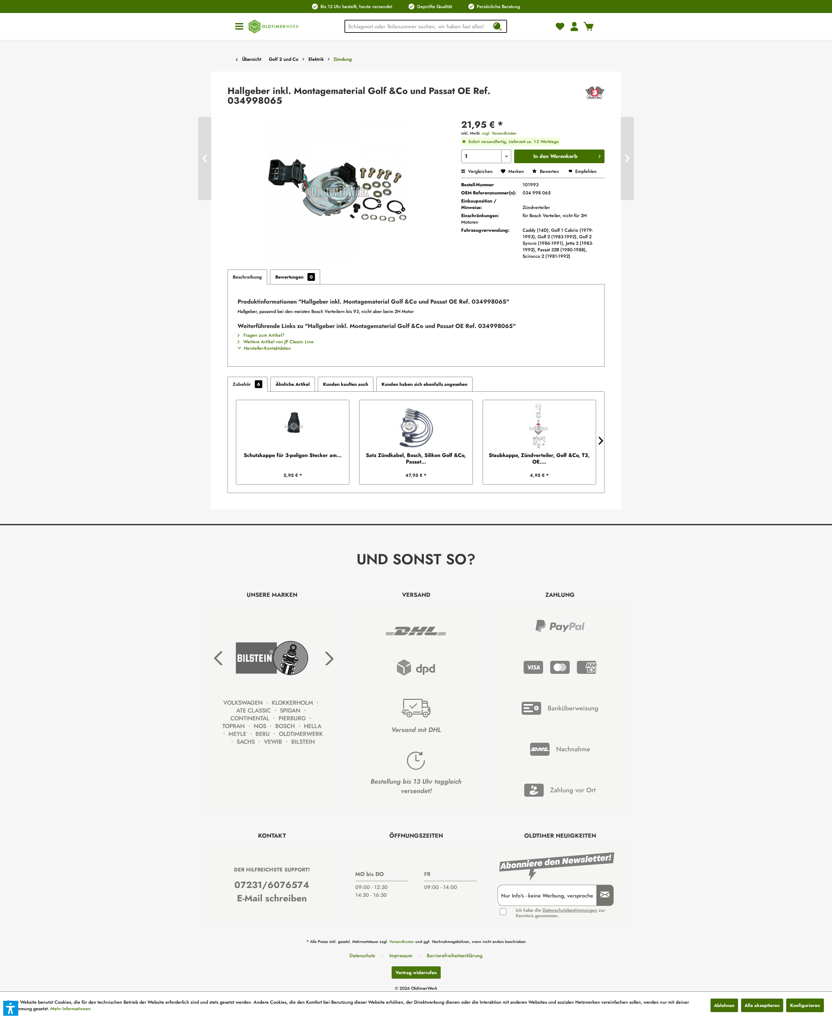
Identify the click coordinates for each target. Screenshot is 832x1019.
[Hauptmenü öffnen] (239, 26)
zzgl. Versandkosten (499, 133)
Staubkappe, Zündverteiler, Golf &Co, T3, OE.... (539, 458)
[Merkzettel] (560, 26)
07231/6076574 (271, 885)
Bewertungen (294, 277)
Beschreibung (247, 277)
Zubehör (246, 384)
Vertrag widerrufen (416, 972)
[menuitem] (239, 26)
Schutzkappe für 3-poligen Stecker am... (293, 455)
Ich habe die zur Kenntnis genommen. (560, 913)
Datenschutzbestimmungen (569, 910)
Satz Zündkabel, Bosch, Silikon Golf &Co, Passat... (416, 458)
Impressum (400, 955)
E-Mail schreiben (272, 898)
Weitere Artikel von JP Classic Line (278, 341)
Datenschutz (362, 955)
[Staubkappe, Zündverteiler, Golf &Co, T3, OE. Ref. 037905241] (539, 426)
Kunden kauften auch (345, 384)
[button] (10, 1008)
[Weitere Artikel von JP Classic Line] (594, 97)
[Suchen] (497, 26)
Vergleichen (480, 171)
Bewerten (549, 171)
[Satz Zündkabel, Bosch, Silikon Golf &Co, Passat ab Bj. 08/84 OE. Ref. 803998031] (416, 426)
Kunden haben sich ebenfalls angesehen (424, 384)
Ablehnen (724, 1005)
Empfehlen (585, 171)
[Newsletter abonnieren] (602, 895)
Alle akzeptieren (762, 1005)
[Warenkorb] (588, 26)
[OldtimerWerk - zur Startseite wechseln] (274, 26)
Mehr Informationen (70, 1008)
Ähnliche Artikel (293, 384)
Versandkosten (401, 942)
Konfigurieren (805, 1005)
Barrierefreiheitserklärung (455, 955)
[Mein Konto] (574, 26)
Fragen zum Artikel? (263, 335)
